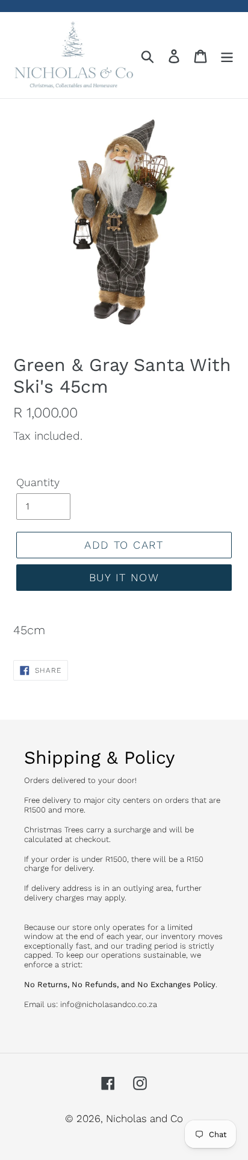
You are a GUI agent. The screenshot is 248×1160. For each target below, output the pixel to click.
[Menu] (227, 55)
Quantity (38, 482)
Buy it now (124, 577)
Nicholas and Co (144, 1118)
